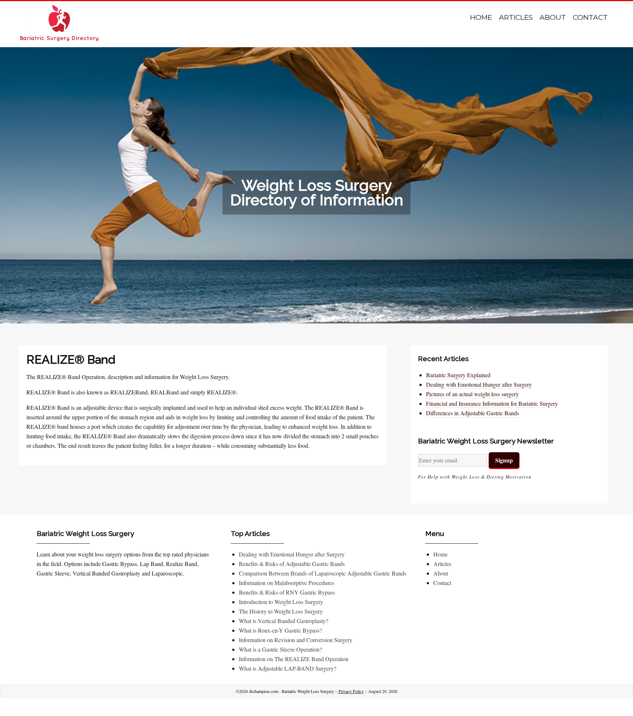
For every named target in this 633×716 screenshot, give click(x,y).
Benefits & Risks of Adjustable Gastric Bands (292, 563)
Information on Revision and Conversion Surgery (295, 640)
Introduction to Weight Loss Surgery (281, 602)
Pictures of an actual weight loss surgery (472, 394)
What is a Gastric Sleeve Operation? (280, 649)
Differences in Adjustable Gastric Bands (472, 413)
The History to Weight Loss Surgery (281, 611)
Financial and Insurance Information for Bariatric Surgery (492, 403)
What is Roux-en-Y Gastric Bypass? (280, 630)
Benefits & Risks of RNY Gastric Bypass (287, 592)
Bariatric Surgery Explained (458, 375)
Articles (516, 17)
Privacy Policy (351, 691)
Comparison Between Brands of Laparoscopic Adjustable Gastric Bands (322, 573)
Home (481, 17)
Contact (590, 17)
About (553, 17)
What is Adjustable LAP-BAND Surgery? (287, 668)
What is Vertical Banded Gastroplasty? (283, 621)
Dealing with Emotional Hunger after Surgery (479, 384)
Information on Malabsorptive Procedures (286, 582)
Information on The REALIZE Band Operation (293, 659)
